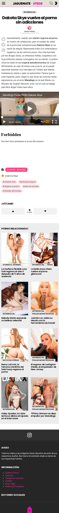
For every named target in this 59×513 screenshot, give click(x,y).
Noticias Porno (11, 360)
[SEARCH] (51, 3)
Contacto (9, 475)
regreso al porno (11, 186)
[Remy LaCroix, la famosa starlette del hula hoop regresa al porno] (14, 345)
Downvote (45, 211)
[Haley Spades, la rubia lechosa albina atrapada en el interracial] (14, 394)
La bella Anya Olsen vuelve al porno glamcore (41, 271)
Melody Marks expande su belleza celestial (13, 319)
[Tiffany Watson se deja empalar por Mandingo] (44, 394)
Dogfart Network (16, 169)
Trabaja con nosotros (14, 478)
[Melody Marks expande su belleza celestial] (14, 298)
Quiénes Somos (12, 473)
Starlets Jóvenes (12, 264)
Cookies (8, 481)
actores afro (10, 182)
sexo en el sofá (31, 186)
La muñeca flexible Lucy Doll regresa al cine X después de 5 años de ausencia (14, 272)
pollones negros (28, 182)
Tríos (50, 264)
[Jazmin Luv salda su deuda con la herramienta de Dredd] (44, 298)
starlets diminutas (12, 191)
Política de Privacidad (14, 486)
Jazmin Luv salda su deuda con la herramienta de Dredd (43, 320)
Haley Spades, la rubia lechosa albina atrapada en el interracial (14, 416)
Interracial (38, 264)
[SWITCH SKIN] (56, 3)
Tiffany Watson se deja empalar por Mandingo (43, 415)
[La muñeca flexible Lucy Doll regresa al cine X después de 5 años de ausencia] (14, 249)
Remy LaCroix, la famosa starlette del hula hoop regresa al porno (12, 368)
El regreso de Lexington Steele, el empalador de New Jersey (43, 367)
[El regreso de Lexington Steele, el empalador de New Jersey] (44, 345)
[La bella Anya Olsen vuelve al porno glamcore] (44, 249)
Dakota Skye (11, 176)
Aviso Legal (10, 484)
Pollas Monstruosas (43, 313)
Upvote (13, 211)
